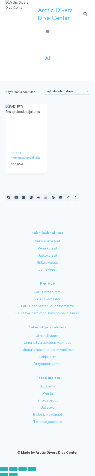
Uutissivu (48, 407)
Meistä (47, 393)
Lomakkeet (47, 269)
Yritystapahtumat (47, 364)
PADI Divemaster (47, 299)
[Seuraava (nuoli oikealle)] (13, 474)
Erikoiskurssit (47, 262)
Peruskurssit (47, 248)
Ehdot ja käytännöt (47, 414)
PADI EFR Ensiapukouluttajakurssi (25, 155)
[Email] (60, 197)
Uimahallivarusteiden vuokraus (47, 342)
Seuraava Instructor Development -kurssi (47, 313)
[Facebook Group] (23, 197)
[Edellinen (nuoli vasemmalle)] (4, 474)
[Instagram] (16, 197)
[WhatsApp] (46, 197)
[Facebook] (9, 197)
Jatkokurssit (47, 255)
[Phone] (75, 197)
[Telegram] (68, 197)
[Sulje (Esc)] (32, 468)
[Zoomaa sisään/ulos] (4, 468)
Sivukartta (47, 386)
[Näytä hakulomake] (85, 14)
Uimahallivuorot (47, 336)
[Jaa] (22, 468)
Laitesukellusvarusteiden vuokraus (47, 350)
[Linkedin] (31, 197)
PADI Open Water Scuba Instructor (47, 306)
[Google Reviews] (53, 197)
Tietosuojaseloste (47, 422)
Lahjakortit (47, 357)
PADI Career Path (47, 292)
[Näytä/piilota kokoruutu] (13, 468)
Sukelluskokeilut (47, 241)
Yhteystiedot (48, 400)
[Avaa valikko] (47, 31)
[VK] (38, 197)
